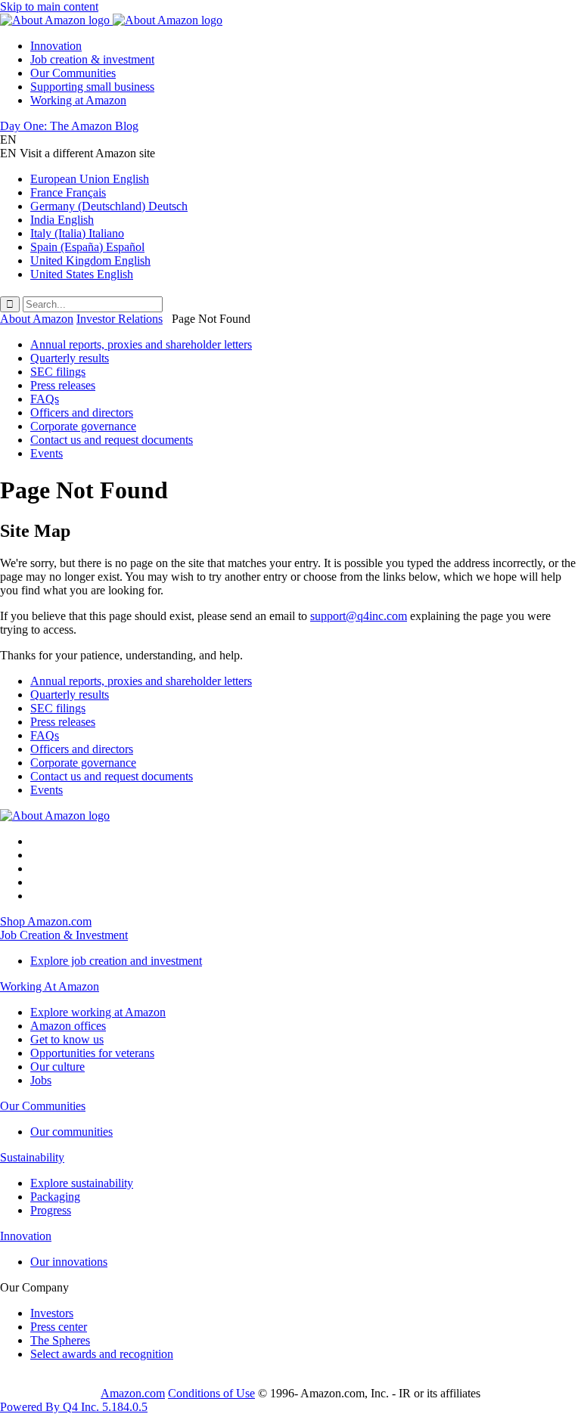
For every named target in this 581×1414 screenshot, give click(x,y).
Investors (51, 1313)
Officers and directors (81, 412)
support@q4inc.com (358, 615)
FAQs (44, 398)
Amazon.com (133, 1393)
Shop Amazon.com (46, 921)
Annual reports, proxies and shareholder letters (141, 344)
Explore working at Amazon (98, 1012)
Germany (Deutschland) (109, 206)
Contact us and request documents (111, 439)
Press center (58, 1326)
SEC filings (57, 371)
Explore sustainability (81, 1183)
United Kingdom (90, 260)
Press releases (62, 385)
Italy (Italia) (77, 233)
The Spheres (60, 1340)
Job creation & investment (92, 59)
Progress (50, 1210)
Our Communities (73, 73)
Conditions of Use (211, 1393)
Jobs (40, 1080)
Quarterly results (69, 358)
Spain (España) (87, 246)
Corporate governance (83, 426)
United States (81, 274)
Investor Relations (119, 318)
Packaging (55, 1196)
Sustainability (32, 1157)
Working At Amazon (49, 986)
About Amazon (36, 318)
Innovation (56, 45)
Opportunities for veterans (92, 1053)
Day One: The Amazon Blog (69, 125)
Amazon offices (68, 1025)
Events (46, 453)
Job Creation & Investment (64, 935)
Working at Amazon (78, 100)
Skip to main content (49, 6)
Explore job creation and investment (116, 960)
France (68, 192)
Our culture (57, 1066)
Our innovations (68, 1261)
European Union (89, 178)
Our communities (71, 1131)
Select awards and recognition (101, 1353)
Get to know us (67, 1039)
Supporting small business (92, 86)
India (62, 219)
